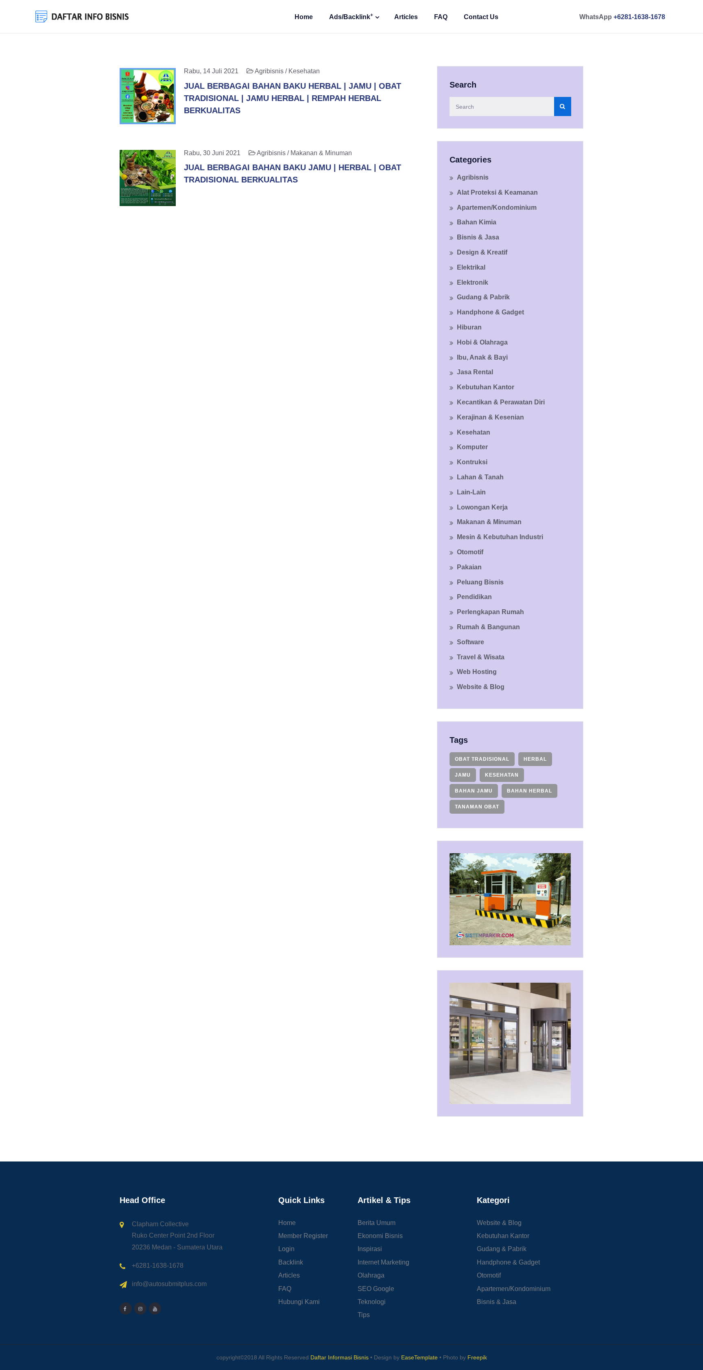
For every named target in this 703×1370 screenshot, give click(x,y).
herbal (535, 759)
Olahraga (371, 1275)
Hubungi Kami (299, 1301)
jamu (463, 775)
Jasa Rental (475, 372)
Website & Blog (480, 686)
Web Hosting (477, 671)
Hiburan (469, 327)
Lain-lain (471, 492)
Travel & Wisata (480, 657)
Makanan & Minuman (489, 521)
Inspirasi (370, 1248)
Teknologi (372, 1301)
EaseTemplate (419, 1357)
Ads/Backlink (351, 16)
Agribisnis (473, 177)
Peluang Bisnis (480, 582)
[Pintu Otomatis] (510, 1042)
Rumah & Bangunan (488, 627)
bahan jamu (474, 791)
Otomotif (470, 552)
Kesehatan (473, 432)
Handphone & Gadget (490, 312)
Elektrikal (471, 267)
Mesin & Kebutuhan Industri (500, 537)
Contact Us (481, 16)
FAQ (441, 16)
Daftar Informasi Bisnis (339, 1357)
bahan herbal (529, 791)
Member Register (303, 1235)
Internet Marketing (383, 1262)
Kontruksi (472, 462)
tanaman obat (477, 807)
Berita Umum (376, 1222)
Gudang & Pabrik (483, 297)
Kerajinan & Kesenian (490, 417)
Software (470, 642)
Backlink (290, 1262)
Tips (364, 1314)
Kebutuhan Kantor (485, 387)
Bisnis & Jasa (478, 237)
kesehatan (502, 775)
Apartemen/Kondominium (497, 207)
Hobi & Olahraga (482, 342)
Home (304, 16)
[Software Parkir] (510, 898)
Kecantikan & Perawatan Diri (501, 402)
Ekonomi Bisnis (380, 1235)
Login (286, 1248)
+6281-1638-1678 (639, 16)
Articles (406, 16)
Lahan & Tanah (480, 477)
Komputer (472, 446)
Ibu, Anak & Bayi (482, 357)
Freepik (477, 1357)
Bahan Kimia (476, 222)
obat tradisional (482, 759)
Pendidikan (474, 596)
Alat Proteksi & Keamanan (497, 192)
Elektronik (472, 282)
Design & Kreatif (482, 252)
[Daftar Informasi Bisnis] (82, 16)
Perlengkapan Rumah (490, 611)
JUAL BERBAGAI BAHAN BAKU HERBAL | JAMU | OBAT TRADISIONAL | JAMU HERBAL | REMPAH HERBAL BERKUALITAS (292, 98)
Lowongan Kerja (482, 507)
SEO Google (376, 1288)
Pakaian (469, 567)
